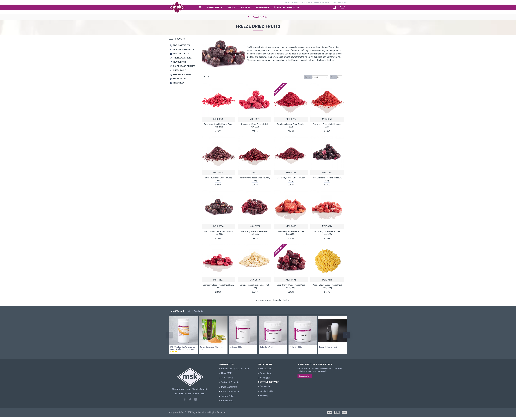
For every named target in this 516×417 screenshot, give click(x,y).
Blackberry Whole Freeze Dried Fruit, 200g (254, 232)
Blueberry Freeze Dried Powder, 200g (218, 179)
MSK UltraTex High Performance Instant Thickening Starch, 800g (182, 348)
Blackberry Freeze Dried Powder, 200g (291, 179)
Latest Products (195, 311)
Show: (333, 77)
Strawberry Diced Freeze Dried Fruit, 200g (327, 232)
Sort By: (308, 77)
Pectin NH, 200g (296, 347)
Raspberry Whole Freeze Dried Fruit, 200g (254, 125)
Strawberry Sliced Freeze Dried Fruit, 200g (290, 232)
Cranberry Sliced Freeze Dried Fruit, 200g (218, 286)
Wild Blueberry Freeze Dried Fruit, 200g (327, 179)
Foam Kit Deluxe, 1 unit (328, 347)
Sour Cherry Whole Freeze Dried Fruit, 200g (291, 286)
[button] (169, 335)
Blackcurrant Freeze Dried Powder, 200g (255, 179)
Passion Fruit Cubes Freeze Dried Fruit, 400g (327, 286)
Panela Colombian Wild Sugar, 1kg (211, 348)
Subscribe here (305, 376)
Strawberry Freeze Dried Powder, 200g (327, 125)
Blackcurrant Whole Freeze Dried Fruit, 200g (218, 232)
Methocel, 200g (236, 347)
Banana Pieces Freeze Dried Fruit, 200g (254, 286)
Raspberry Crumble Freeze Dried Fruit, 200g (218, 125)
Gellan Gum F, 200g (267, 347)
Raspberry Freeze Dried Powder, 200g (291, 125)
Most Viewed (177, 311)
